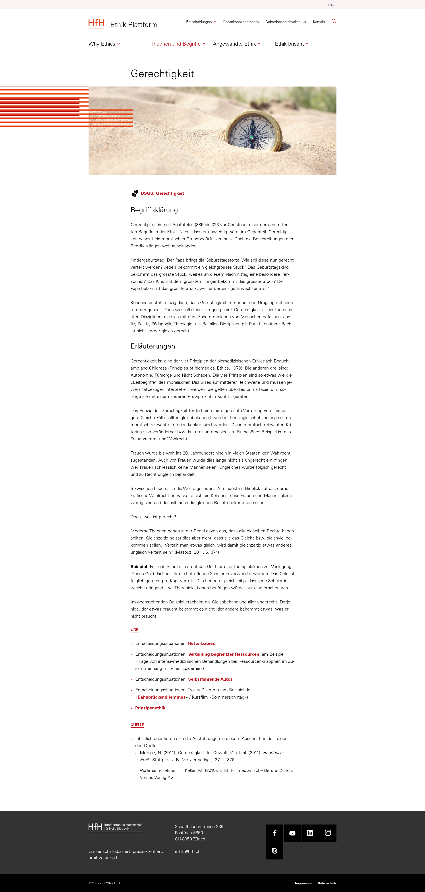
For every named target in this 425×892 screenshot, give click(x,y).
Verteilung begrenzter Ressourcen (224, 654)
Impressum (303, 883)
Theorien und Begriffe (176, 44)
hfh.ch (331, 4)
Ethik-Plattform (133, 24)
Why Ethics (102, 44)
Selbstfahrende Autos (210, 679)
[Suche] (334, 21)
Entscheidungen (199, 23)
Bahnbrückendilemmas (161, 697)
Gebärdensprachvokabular (285, 21)
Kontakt (319, 21)
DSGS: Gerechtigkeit (162, 193)
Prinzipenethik (150, 708)
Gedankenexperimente (241, 21)
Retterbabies (201, 643)
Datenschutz (327, 883)
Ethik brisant (289, 44)
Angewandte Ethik (234, 44)
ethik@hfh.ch (187, 851)
